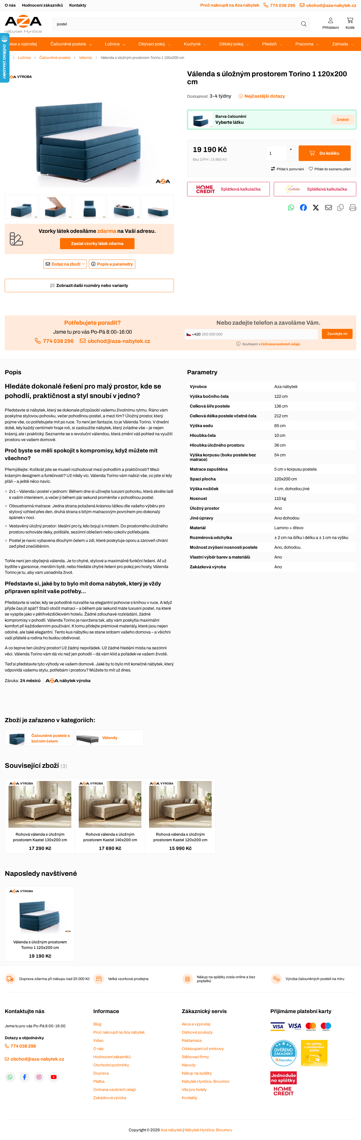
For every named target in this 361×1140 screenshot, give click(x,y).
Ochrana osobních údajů (114, 1089)
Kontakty (77, 5)
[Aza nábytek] (23, 24)
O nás (10, 5)
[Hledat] (304, 24)
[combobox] (181, 24)
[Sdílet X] (315, 207)
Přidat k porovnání (290, 169)
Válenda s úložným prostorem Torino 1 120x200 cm (40, 945)
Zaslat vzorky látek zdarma (97, 243)
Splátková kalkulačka (241, 189)
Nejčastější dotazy (264, 96)
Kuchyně (192, 44)
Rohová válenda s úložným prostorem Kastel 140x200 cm (110, 837)
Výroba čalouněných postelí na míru (315, 979)
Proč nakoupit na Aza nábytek (229, 5)
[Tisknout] (352, 207)
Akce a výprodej (22, 44)
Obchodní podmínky (111, 1065)
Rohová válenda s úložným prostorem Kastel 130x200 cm (40, 837)
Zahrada (340, 44)
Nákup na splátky (197, 1073)
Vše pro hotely (194, 1089)
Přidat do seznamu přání (332, 169)
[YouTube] (53, 1077)
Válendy (85, 58)
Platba (98, 1081)
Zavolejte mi (337, 334)
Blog (97, 1024)
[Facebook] (24, 1077)
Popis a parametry (115, 264)
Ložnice (112, 44)
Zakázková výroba (109, 1098)
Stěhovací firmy (195, 1057)
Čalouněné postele (68, 44)
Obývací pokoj (151, 44)
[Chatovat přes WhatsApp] (291, 207)
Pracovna (304, 44)
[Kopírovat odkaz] (340, 207)
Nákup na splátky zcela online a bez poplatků (226, 979)
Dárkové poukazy (197, 1032)
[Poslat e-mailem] (328, 207)
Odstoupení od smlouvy (203, 1049)
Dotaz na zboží (66, 264)
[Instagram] (39, 1077)
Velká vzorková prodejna (128, 979)
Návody (189, 1065)
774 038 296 (282, 5)
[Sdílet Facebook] (303, 207)
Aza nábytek (171, 1130)
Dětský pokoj (231, 44)
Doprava (101, 1073)
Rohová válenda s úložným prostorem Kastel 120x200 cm (180, 837)
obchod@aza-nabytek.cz (331, 5)
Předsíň (269, 44)
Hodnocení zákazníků (42, 5)
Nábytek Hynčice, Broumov (206, 1081)
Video (98, 1040)
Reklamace (192, 1040)
